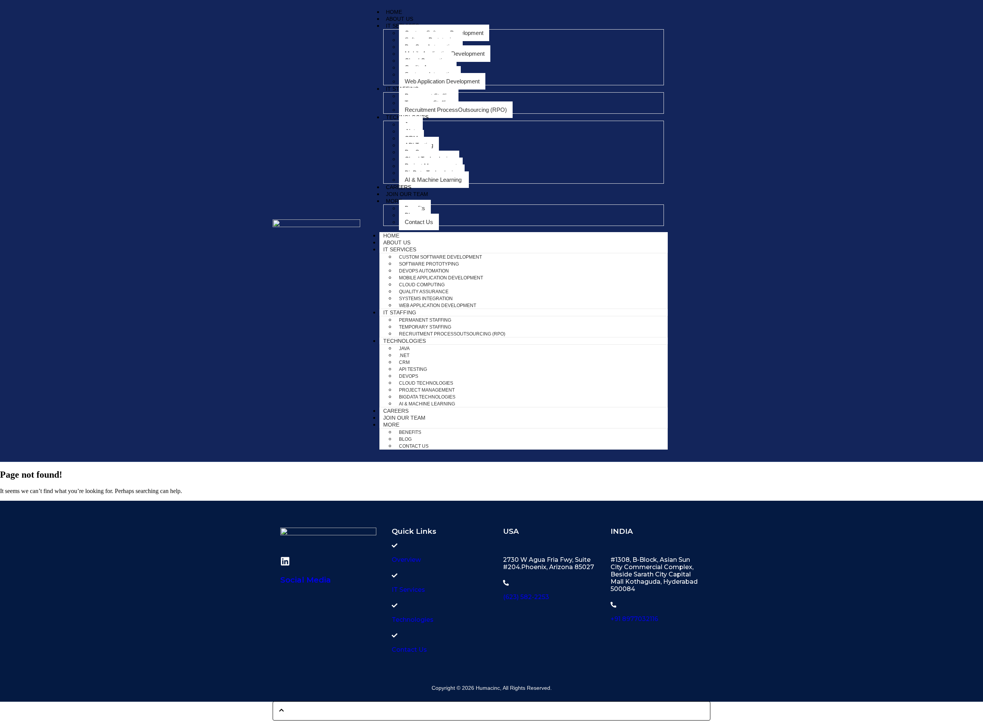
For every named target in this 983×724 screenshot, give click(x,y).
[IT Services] (394, 575)
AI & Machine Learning (434, 179)
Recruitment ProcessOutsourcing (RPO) (456, 109)
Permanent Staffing (425, 320)
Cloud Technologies (426, 383)
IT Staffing (399, 312)
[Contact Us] (394, 635)
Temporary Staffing (425, 327)
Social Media (305, 580)
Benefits (410, 432)
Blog (405, 439)
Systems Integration (426, 298)
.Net (404, 355)
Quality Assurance (423, 291)
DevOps (408, 376)
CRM (404, 362)
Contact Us (419, 222)
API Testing (413, 369)
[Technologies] (394, 605)
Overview (406, 559)
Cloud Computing (422, 284)
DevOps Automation (424, 271)
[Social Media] (285, 561)
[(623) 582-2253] (506, 583)
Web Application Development (442, 81)
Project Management (427, 390)
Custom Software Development (440, 257)
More (394, 201)
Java (404, 348)
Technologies (404, 341)
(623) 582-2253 (526, 597)
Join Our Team (407, 194)
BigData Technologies (427, 397)
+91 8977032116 (634, 619)
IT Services (399, 249)
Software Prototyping (429, 264)
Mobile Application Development (441, 278)
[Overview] (394, 545)
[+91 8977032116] (613, 605)
